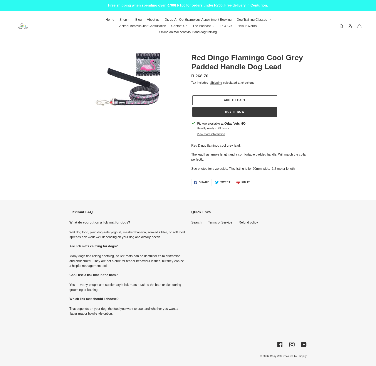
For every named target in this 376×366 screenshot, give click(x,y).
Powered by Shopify (295, 356)
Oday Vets (276, 356)
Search (196, 222)
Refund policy (248, 222)
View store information (211, 134)
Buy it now (234, 112)
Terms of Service (220, 222)
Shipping (216, 82)
